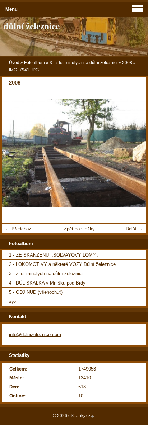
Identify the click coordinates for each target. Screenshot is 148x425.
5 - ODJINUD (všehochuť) (36, 292)
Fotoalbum (34, 63)
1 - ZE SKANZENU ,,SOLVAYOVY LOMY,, (53, 255)
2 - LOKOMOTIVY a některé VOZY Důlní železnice (62, 264)
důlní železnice (32, 26)
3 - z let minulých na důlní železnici (83, 63)
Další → (134, 228)
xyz (13, 301)
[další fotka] (134, 153)
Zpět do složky (79, 228)
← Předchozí (19, 228)
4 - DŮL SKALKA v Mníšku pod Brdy (47, 283)
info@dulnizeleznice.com (35, 334)
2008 (127, 63)
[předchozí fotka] (13, 153)
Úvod (14, 63)
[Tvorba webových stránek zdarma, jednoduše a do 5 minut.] (93, 416)
